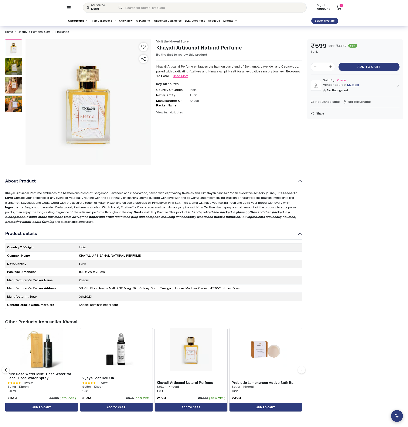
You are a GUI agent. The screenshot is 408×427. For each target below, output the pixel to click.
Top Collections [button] (102, 21)
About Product (20, 181)
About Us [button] (214, 21)
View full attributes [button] (169, 112)
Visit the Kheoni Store (172, 41)
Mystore (353, 85)
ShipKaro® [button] (126, 21)
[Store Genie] (397, 416)
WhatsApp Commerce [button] (167, 21)
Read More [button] (180, 76)
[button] (68, 7)
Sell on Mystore (325, 21)
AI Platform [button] (143, 21)
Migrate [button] (228, 21)
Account (323, 7)
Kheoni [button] (335, 80)
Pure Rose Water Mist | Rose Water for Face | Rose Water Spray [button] (39, 376)
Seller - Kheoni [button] (18, 387)
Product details (21, 233)
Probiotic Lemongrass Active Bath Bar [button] (263, 383)
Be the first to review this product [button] (181, 55)
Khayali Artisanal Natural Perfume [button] (185, 383)
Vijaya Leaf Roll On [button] (98, 378)
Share (319, 113)
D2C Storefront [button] (195, 21)
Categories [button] (76, 21)
